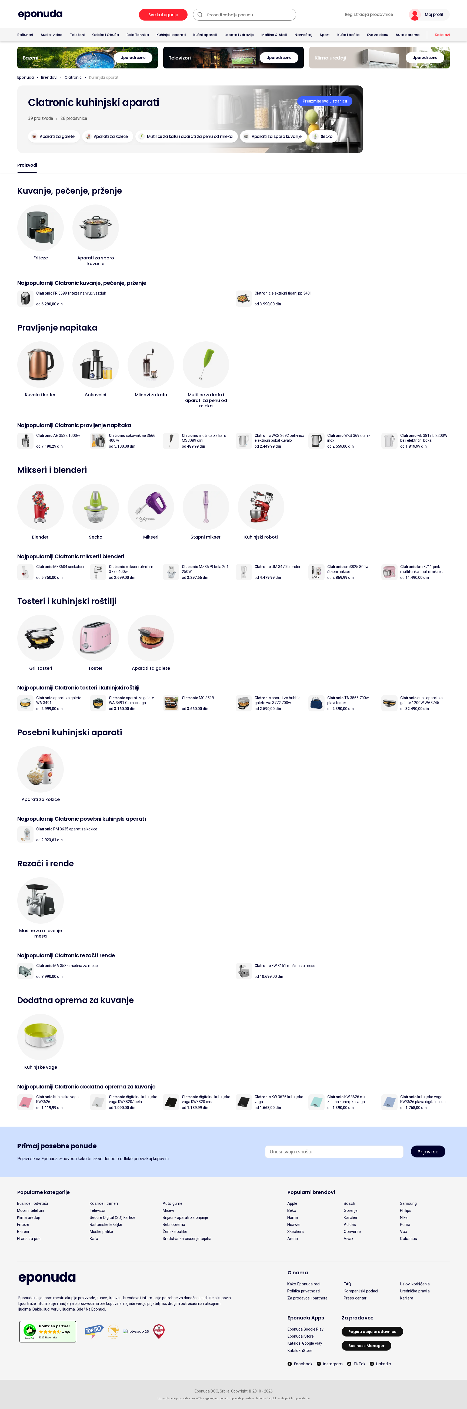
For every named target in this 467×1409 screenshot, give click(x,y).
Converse (352, 1231)
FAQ (347, 1284)
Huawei (293, 1224)
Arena (292, 1238)
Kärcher (351, 1217)
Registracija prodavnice (369, 15)
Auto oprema (407, 34)
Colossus (408, 1238)
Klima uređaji (28, 1217)
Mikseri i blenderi (52, 470)
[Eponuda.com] (40, 15)
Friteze (23, 1224)
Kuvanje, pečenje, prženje (69, 191)
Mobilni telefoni (30, 1210)
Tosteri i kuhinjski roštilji (67, 601)
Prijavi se (428, 1151)
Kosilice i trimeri (104, 1203)
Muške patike (101, 1231)
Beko (291, 1210)
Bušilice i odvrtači (32, 1203)
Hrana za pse (29, 1238)
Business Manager (366, 1345)
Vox (403, 1231)
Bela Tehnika (137, 34)
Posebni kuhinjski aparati (69, 732)
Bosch (349, 1203)
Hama (292, 1217)
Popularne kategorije (43, 1192)
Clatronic (73, 77)
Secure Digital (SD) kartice (112, 1217)
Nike (404, 1217)
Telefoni (77, 34)
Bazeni (23, 1231)
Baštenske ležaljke (106, 1224)
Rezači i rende (45, 863)
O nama (298, 1272)
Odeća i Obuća (105, 34)
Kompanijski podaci (361, 1291)
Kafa (94, 1238)
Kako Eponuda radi (303, 1284)
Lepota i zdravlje (239, 34)
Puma (405, 1224)
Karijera (406, 1298)
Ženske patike (175, 1231)
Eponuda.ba (302, 1398)
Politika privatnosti (303, 1291)
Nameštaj (303, 34)
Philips (405, 1210)
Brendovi (49, 77)
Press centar (355, 1298)
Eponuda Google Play (305, 1329)
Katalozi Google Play (305, 1343)
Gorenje (351, 1210)
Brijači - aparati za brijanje (185, 1217)
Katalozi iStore (300, 1350)
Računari (25, 34)
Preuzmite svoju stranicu (325, 101)
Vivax (348, 1238)
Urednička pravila (415, 1291)
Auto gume (172, 1203)
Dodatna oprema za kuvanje (75, 1000)
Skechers (295, 1231)
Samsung (408, 1203)
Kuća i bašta (348, 34)
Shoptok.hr (287, 1398)
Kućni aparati (205, 34)
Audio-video (51, 34)
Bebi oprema (174, 1224)
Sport (325, 34)
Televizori (98, 1210)
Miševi (168, 1210)
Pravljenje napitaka (57, 328)
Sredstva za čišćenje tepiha (187, 1238)
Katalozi (442, 34)
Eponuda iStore (301, 1336)
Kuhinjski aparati (171, 34)
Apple (292, 1203)
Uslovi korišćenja (415, 1284)
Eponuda (25, 77)
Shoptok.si (273, 1398)
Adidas (350, 1224)
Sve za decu (377, 34)
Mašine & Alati (274, 34)
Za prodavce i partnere (307, 1298)
